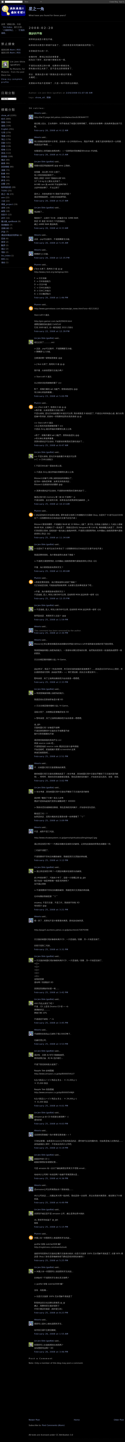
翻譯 (3, 245)
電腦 (3, 136)
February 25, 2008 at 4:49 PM (51, 1202)
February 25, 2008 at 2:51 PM (51, 756)
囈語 (3, 160)
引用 (3, 132)
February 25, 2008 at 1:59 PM (51, 619)
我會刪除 (5, 225)
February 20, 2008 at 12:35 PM (52, 258)
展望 (3, 242)
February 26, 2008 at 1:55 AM (51, 1334)
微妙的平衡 (35, 33)
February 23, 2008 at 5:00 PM (51, 396)
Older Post (119, 1420)
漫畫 (3, 170)
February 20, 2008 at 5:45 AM (51, 243)
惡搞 (3, 238)
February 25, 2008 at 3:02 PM (51, 781)
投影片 (4, 214)
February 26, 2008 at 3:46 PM (51, 1352)
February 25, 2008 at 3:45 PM (51, 1023)
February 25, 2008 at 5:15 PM (51, 1227)
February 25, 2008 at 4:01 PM (51, 1106)
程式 (3, 119)
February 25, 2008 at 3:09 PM (51, 820)
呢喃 (3, 149)
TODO (4, 191)
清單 (3, 208)
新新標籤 (5, 167)
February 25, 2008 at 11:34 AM (52, 537)
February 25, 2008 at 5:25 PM (51, 1260)
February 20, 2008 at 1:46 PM (51, 297)
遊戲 (3, 126)
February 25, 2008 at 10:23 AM (52, 504)
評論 (3, 232)
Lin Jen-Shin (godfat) (44, 161)
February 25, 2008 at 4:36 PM (51, 1178)
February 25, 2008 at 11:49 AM (52, 571)
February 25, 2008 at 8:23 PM (51, 1313)
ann (3, 197)
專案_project (7, 204)
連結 (3, 262)
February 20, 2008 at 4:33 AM (51, 228)
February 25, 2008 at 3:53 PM (51, 1044)
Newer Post (34, 1420)
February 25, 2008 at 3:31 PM (51, 949)
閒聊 (3, 122)
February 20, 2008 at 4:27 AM (51, 201)
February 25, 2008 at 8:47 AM (51, 445)
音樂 (3, 146)
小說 (3, 201)
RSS (19, 50)
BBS (3, 259)
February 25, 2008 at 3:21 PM (51, 910)
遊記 (3, 249)
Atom (12, 50)
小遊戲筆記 (8, 30)
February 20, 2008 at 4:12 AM (51, 130)
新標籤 (4, 156)
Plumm (37, 265)
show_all (5, 115)
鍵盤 (3, 211)
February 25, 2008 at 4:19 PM (51, 1148)
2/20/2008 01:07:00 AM (79, 93)
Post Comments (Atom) (53, 1425)
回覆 (3, 184)
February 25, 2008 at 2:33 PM (51, 682)
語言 (3, 218)
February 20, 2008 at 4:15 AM (51, 154)
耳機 (3, 177)
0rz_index (5, 255)
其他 (3, 153)
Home (77, 1420)
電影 (3, 252)
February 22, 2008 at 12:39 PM (52, 331)
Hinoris (37, 113)
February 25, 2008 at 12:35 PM (52, 598)
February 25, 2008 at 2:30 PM (51, 633)
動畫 (3, 173)
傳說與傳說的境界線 (10, 235)
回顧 (3, 143)
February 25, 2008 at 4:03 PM (51, 1124)
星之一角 (5, 194)
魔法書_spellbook (9, 221)
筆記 (3, 139)
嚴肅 (3, 163)
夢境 (3, 180)
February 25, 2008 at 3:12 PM (51, 860)
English (4, 129)
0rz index (7, 27)
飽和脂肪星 (6, 187)
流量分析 (5, 228)
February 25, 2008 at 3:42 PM (51, 992)
